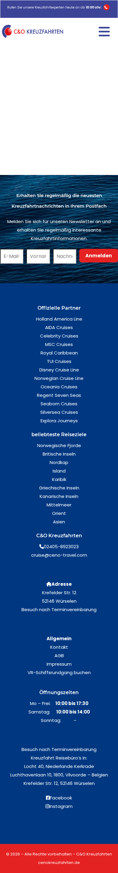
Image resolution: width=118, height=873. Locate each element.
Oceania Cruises (59, 387)
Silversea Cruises (59, 412)
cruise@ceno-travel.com (59, 555)
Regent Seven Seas (59, 395)
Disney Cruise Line (59, 370)
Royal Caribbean (59, 353)
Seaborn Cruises (59, 403)
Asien (59, 522)
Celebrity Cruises (59, 336)
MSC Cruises (59, 344)
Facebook (61, 798)
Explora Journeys (59, 420)
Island (59, 471)
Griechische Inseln (59, 488)
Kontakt (59, 647)
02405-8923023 (61, 546)
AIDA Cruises (59, 327)
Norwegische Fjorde (59, 445)
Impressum (59, 664)
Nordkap (59, 462)
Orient (59, 513)
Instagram (61, 806)
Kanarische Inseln (59, 496)
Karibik (59, 479)
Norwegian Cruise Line (59, 378)
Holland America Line (59, 319)
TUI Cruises (59, 361)
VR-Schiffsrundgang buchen (59, 672)
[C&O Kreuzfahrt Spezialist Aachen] (33, 31)
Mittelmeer (59, 505)
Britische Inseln (59, 454)
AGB (59, 655)
